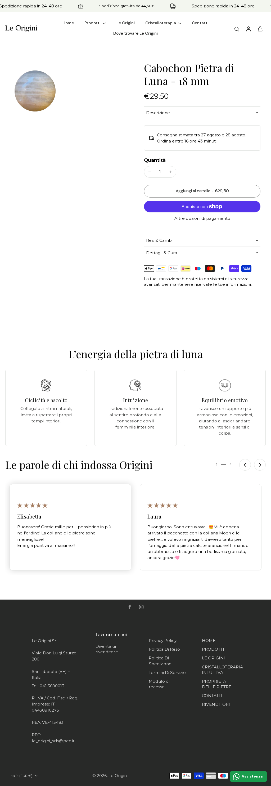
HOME (208, 640)
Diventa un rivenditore (107, 649)
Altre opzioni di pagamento (202, 218)
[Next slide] (260, 465)
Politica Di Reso (164, 649)
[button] (202, 191)
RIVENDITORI (216, 704)
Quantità (155, 160)
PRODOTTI (213, 649)
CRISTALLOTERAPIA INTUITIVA (222, 669)
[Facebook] (130, 607)
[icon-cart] (260, 28)
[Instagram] (141, 607)
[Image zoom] (35, 91)
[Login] (248, 28)
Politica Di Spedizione (160, 660)
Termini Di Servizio (167, 672)
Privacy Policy (163, 640)
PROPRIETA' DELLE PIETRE (216, 684)
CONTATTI (212, 695)
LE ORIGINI (213, 657)
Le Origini (118, 775)
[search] (236, 28)
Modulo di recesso (159, 684)
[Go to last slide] (245, 465)
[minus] (149, 172)
